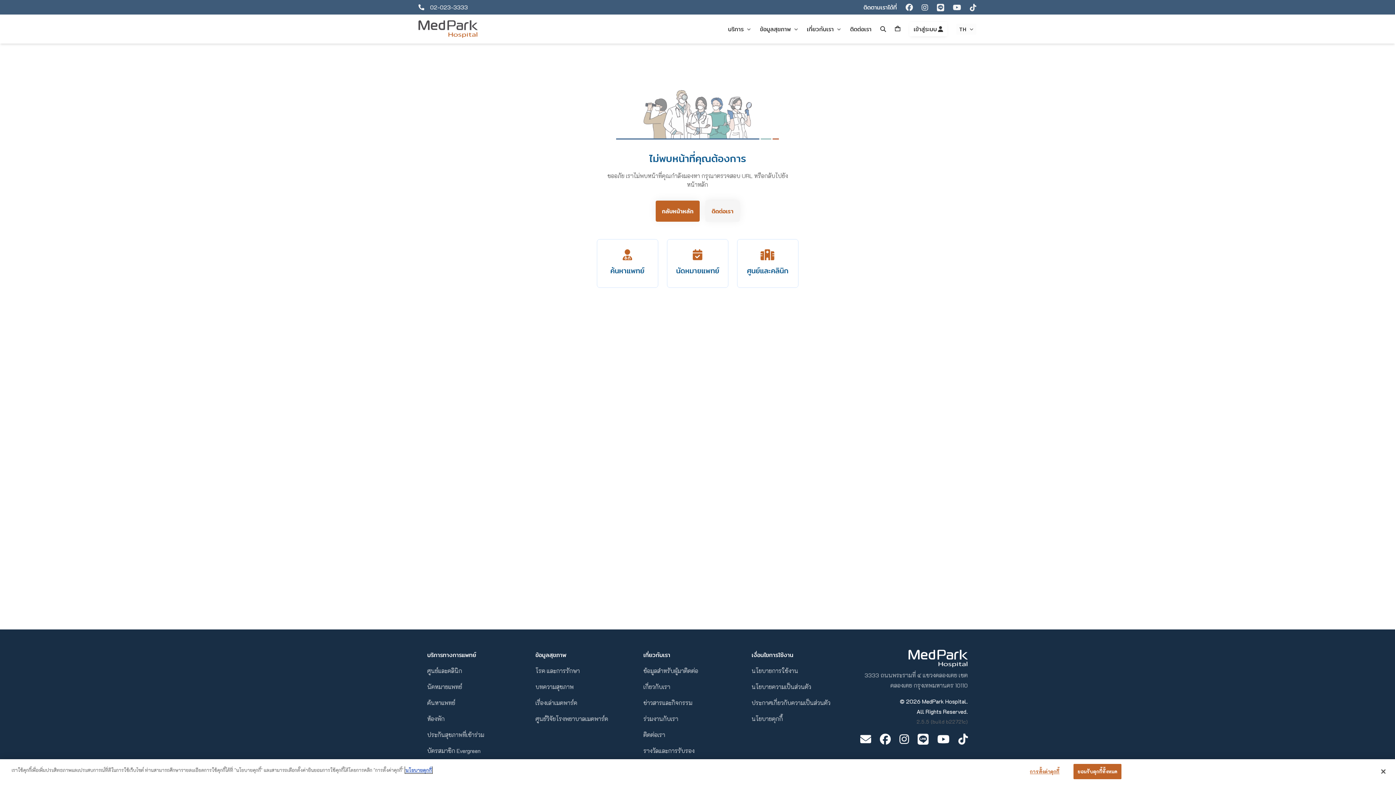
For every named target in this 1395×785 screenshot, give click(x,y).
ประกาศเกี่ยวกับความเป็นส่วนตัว (791, 702)
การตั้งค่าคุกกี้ (1044, 771)
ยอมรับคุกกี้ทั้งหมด (1097, 771)
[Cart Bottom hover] (898, 29)
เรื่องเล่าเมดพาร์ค (556, 702)
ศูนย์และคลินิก (444, 671)
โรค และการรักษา (557, 671)
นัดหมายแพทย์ (444, 687)
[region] (697, 772)
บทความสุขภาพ (554, 687)
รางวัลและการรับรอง (669, 750)
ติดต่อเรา (722, 211)
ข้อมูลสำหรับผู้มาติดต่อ (670, 671)
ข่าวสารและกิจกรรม (667, 702)
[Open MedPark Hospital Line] (923, 739)
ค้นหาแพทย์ (441, 702)
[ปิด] (1383, 772)
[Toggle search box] (883, 29)
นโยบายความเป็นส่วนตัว (781, 687)
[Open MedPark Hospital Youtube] (943, 739)
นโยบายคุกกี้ (767, 718)
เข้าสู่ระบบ (926, 29)
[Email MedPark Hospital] (865, 739)
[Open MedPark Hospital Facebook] (885, 739)
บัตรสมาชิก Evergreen (454, 750)
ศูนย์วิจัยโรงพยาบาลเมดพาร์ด (571, 718)
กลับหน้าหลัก (678, 211)
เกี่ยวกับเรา (656, 687)
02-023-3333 (449, 7)
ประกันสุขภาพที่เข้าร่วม (455, 734)
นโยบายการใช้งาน (775, 671)
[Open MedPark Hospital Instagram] (904, 739)
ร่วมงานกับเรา (660, 718)
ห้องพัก (436, 718)
